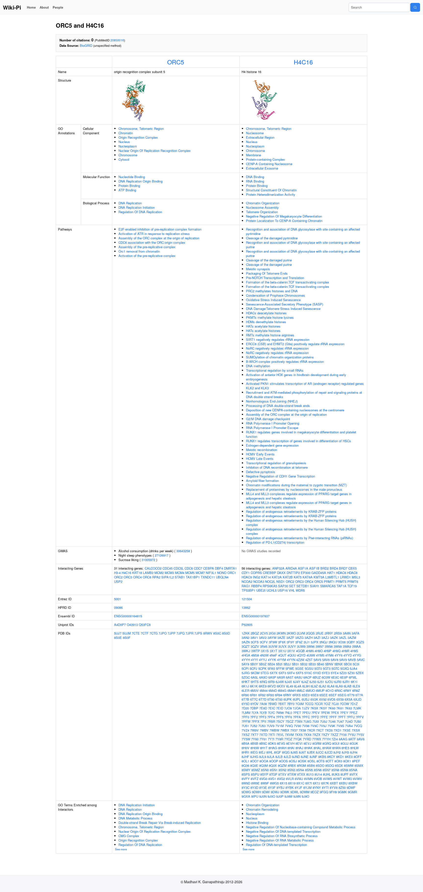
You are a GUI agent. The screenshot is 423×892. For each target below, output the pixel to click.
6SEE (323, 695)
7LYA (254, 712)
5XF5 (299, 673)
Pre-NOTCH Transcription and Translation (275, 277)
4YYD (347, 655)
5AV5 (317, 659)
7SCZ (289, 721)
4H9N (310, 650)
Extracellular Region (260, 137)
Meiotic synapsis (258, 269)
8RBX (292, 765)
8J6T (302, 752)
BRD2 (324, 568)
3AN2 (245, 637)
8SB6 (311, 765)
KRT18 (137, 572)
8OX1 (347, 761)
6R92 (262, 695)
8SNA (353, 770)
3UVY (292, 646)
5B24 (271, 664)
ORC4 (137, 577)
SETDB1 (302, 586)
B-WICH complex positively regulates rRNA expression (285, 361)
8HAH (282, 747)
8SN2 (282, 770)
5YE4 (335, 673)
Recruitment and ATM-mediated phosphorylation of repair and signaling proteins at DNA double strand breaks (304, 394)
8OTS (321, 761)
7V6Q (289, 725)
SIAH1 (314, 586)
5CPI (245, 668)
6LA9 (339, 686)
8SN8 (335, 770)
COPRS (256, 572)
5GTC (335, 668)
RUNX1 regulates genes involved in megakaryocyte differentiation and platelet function (301, 434)
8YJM (307, 787)
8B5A (245, 743)
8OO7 (254, 761)
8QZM (282, 765)
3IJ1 (307, 642)
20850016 (117, 40)
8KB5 (322, 756)
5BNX (338, 664)
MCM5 (190, 572)
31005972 (148, 559)
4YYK (272, 659)
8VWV (357, 778)
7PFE (324, 717)
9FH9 (333, 792)
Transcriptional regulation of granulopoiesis (276, 463)
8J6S (294, 752)
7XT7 (254, 734)
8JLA (270, 756)
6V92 (323, 699)
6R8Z (356, 690)
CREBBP (269, 572)
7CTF (145, 633)
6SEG (342, 695)
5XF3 (282, 673)
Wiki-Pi (12, 7)
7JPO (163, 633)
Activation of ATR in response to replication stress (154, 233)
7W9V (254, 730)
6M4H (291, 690)
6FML (353, 677)
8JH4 (353, 752)
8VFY (246, 778)
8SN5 (309, 770)
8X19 (291, 783)
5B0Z (263, 664)
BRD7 (343, 568)
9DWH (256, 792)
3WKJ (246, 650)
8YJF (298, 787)
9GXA (246, 796)
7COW (344, 703)
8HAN (336, 747)
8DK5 (272, 743)
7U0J (323, 721)
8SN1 (274, 770)
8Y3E (263, 787)
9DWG (246, 792)
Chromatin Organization (262, 203)
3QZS (360, 642)
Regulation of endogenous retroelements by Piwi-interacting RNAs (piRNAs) (299, 538)
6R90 (245, 695)
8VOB (318, 778)
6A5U (298, 677)
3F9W (273, 642)
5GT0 (318, 668)
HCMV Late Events (259, 458)
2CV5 (264, 633)
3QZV (255, 646)
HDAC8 (352, 572)
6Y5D (245, 703)
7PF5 (279, 717)
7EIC (271, 708)
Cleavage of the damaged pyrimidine (272, 238)
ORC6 (147, 577)
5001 (117, 599)
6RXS (297, 695)
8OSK (302, 761)
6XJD (357, 699)
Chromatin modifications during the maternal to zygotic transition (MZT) (296, 485)
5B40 (320, 664)
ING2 (256, 577)
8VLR (290, 778)
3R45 (263, 646)
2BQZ (255, 633)
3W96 (310, 646)
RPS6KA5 (270, 586)
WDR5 (300, 590)
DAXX (281, 572)
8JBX (311, 752)
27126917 (161, 555)
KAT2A (277, 577)
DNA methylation (258, 366)
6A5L (254, 677)
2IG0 (272, 633)
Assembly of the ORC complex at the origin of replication (158, 238)
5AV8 (334, 659)
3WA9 (347, 646)
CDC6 (189, 568)
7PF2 (254, 717)
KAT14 (266, 577)
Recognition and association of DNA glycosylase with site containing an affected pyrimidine (303, 231)
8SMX (358, 765)
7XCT (320, 730)
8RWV (207, 633)
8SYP (264, 774)
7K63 (348, 708)
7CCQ (309, 703)
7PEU (306, 712)
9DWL (294, 792)
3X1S (265, 650)
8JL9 (262, 756)
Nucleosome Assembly (262, 207)
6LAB (348, 686)
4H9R (345, 650)
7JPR (189, 633)
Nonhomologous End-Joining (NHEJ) (272, 401)
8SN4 (300, 770)
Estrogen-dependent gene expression (272, 445)
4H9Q (336, 650)
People (58, 7)
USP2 (118, 581)
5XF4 (291, 673)
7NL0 (288, 712)
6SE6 (314, 695)
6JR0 (337, 681)
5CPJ (253, 668)
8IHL (269, 752)
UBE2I (261, 590)
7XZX (316, 734)
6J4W (280, 681)
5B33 (312, 664)
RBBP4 (256, 586)
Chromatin (125, 133)
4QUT (282, 655)
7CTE (136, 633)
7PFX (255, 721)
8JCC (320, 752)
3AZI (317, 637)
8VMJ (299, 778)
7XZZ (334, 734)
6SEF (333, 695)
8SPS (246, 774)
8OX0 (338, 761)
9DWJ (275, 792)
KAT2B (288, 577)
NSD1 (280, 581)
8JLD (287, 756)
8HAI (290, 747)
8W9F (265, 783)
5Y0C (308, 673)
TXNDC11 (208, 577)
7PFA (297, 717)
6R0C (338, 690)
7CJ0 (335, 703)
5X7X (274, 673)
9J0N (263, 796)
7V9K (331, 725)
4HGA (246, 655)
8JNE (305, 756)
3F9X (282, 642)
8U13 (310, 774)
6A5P (272, 677)
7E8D (263, 708)
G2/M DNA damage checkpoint (268, 418)
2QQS (310, 633)
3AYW (272, 637)
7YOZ (288, 739)
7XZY (325, 734)
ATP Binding (127, 190)
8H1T (264, 747)
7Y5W (246, 739)
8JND (296, 756)
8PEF (356, 761)
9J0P (279, 796)
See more (121, 849)
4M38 (255, 655)
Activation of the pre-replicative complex (147, 255)
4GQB (300, 650)
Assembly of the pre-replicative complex (147, 246)
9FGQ (324, 792)
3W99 (338, 646)
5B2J (287, 664)
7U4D (349, 721)
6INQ (263, 681)
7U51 (245, 725)
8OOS (283, 761)
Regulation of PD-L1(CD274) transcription (275, 542)
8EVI (299, 743)
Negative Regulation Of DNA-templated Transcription (283, 831)
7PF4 (271, 717)
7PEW (325, 712)
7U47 (340, 721)
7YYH (326, 739)
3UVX (282, 646)
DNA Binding (255, 176)
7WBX (284, 730)
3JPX (314, 642)
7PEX (335, 712)
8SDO (320, 765)
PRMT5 (341, 581)
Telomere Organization (262, 211)
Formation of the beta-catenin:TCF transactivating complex (287, 282)
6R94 (278, 695)
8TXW (291, 774)
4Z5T (309, 659)
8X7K (325, 783)
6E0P (344, 677)
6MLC (301, 690)
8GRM (316, 743)
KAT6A (308, 577)
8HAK (308, 747)
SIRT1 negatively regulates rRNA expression (277, 339)
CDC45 (168, 568)
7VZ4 (245, 730)
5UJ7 (117, 633)
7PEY (344, 712)
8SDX (339, 765)
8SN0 (265, 770)
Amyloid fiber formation (262, 480)
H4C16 (303, 61)
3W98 (329, 646)
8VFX (354, 774)
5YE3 (326, 673)
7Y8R (279, 739)
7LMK (357, 708)
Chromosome (127, 155)
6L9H (306, 686)
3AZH (309, 637)
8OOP (273, 761)
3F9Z (299, 642)
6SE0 (306, 695)
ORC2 (118, 577)
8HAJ (299, 747)
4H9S (354, 650)
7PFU (351, 717)
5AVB (352, 659)
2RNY (329, 633)
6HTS (255, 681)
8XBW (352, 783)
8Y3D (254, 787)
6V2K (314, 699)
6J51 (320, 681)
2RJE (320, 633)
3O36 (342, 642)
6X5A (348, 699)
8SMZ (255, 770)
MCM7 (200, 572)
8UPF (345, 774)
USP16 (283, 590)
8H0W (254, 747)
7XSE (346, 730)
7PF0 (245, 717)
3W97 (320, 646)
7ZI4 (334, 739)
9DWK (284, 792)
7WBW (274, 730)
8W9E (255, 783)
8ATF (352, 739)
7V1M (279, 725)
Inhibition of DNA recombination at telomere (277, 467)
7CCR (318, 703)
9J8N (297, 796)
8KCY (331, 756)
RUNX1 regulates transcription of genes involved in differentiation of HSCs (298, 441)
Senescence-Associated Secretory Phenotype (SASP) (284, 304)
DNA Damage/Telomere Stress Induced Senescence (283, 308)
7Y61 (263, 739)
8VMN (308, 778)
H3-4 (117, 572)
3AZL (343, 637)
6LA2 (322, 686)
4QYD (301, 655)
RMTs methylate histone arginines (270, 335)
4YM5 (320, 655)
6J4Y (296, 681)
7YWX (316, 739)
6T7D (262, 699)
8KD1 (340, 756)
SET (292, 586)
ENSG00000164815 (128, 616)
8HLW (354, 747)
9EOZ (314, 792)
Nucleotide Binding (131, 176)
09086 (118, 607)
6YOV (254, 703)
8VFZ (254, 778)
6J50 (312, 681)
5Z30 (351, 673)
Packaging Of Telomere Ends (267, 273)
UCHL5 (272, 590)
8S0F (126, 637)
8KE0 (349, 756)
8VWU (347, 778)
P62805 (247, 624)
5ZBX (360, 673)
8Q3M (263, 765)
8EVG (281, 743)
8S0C (217, 633)
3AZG (299, 637)
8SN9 (344, 770)
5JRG (246, 673)
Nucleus (124, 141)
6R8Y (347, 690)
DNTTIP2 (293, 572)
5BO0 (348, 664)
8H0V (245, 747)
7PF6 (288, 717)
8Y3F (272, 787)
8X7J (316, 783)
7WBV (264, 730)
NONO (221, 572)
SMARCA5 (328, 586)
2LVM (301, 633)
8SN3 (291, 770)
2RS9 (338, 633)
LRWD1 (345, 577)
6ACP (307, 677)
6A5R (281, 677)
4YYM (281, 659)
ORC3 (128, 577)
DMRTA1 (230, 568)
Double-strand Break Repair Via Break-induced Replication (159, 822)
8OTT (329, 761)
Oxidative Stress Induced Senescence (273, 299)
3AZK (334, 637)
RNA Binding (255, 181)
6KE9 (263, 686)
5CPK (262, 668)
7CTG (154, 633)
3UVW (272, 646)
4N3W (264, 655)
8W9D (246, 783)
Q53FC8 (145, 624)
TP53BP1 (248, 590)
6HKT (246, 681)
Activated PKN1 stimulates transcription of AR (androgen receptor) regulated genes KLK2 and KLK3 (305, 385)
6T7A (359, 695)
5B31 (295, 664)
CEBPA (208, 568)
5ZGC (246, 677)
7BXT (282, 703)
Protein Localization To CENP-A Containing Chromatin (284, 220)
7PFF (333, 717)
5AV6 (326, 659)
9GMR (352, 792)
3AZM (352, 637)
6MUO (310, 690)
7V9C (314, 725)
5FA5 (271, 668)
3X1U (282, 650)
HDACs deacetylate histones (266, 313)
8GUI (336, 743)
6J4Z (304, 681)
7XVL (280, 734)
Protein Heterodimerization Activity (270, 194)
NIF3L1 (211, 572)
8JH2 (337, 752)
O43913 (132, 624)
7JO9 (288, 708)
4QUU (291, 655)
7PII (263, 721)
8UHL (327, 774)
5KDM (255, 673)
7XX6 (307, 734)
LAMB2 (148, 572)
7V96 (305, 725)
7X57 (294, 730)
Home (31, 7)
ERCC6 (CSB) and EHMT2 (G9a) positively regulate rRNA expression (295, 344)
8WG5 (274, 783)
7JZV (305, 708)
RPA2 (156, 577)
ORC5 (175, 61)
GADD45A (318, 572)
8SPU (255, 774)
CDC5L (179, 568)
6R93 (270, 695)
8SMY (246, 770)
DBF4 (219, 568)
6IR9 (271, 681)
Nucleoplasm (127, 146)
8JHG (254, 756)
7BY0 (290, 703)
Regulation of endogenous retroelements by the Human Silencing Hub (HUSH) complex (301, 522)
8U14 (318, 774)
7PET (297, 712)
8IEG (254, 752)
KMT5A (319, 577)
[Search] (415, 7)
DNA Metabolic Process (135, 818)
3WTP (255, 650)
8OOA (263, 761)
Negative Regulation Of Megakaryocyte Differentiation (284, 216)
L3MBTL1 (332, 577)
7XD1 (337, 730)
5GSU (309, 668)
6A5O (263, 677)
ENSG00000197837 (256, 616)
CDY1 (246, 572)
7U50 (357, 721)
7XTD (263, 734)
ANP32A (278, 568)
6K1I (354, 681)
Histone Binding (257, 822)
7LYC (271, 712)
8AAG (343, 739)
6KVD (272, 686)
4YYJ (263, 659)
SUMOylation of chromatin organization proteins (280, 357)
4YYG (357, 655)
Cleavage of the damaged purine (269, 260)
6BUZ (317, 677)
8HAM (326, 747)
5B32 (303, 664)
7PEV (315, 712)
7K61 (340, 708)
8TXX (301, 774)
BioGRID (86, 45)
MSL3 (356, 577)
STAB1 (180, 577)
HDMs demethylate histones (266, 321)
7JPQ (180, 633)
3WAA (356, 646)
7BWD (272, 703)
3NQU (333, 642)
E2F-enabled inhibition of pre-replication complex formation (159, 229)
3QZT (246, 646)
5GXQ (344, 668)
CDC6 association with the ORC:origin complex (151, 242)
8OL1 (245, 761)
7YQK (297, 739)
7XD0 (329, 730)
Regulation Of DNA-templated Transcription (276, 844)
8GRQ (326, 743)
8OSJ (293, 761)
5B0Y (254, 664)
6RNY (287, 695)
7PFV (360, 717)
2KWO (291, 633)
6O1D (330, 690)
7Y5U (351, 734)
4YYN (291, 659)
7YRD (307, 739)
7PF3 (262, 717)
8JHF (245, 756)
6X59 (340, 699)
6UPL (297, 699)
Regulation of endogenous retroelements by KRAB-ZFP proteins (291, 511)
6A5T (290, 677)
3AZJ (325, 637)
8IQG (286, 752)
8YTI (325, 787)
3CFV (264, 642)
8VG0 (263, 778)
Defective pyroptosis (260, 471)
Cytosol (123, 159)
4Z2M (300, 659)
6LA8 (330, 686)
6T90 (270, 699)
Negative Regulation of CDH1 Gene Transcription (280, 476)
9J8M (288, 796)
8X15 (283, 783)
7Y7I (271, 739)
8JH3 (345, 752)
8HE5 (345, 747)
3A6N (347, 633)
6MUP (320, 690)
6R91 (253, 695)
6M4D (273, 690)
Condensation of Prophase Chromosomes (275, 295)
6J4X (288, 681)
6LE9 (356, 686)
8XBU (343, 783)
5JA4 (353, 668)
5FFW (280, 668)
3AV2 (263, 637)
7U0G (307, 721)
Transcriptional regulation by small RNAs (275, 370)
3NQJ (323, 642)
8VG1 (272, 778)
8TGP (273, 774)
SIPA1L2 (167, 577)
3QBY (351, 642)
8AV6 (360, 739)
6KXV (281, 686)
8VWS (327, 778)
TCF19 (352, 586)
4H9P (327, 650)
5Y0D (317, 673)
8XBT (334, 783)
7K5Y (323, 708)
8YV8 (334, 787)
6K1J (245, 686)
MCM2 (159, 572)
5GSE (299, 668)
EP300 (305, 572)
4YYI (254, 659)
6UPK (287, 699)
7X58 (302, 730)
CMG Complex (128, 835)
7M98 (280, 712)
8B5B (254, 743)
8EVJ (307, 743)
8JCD (328, 752)
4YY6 (338, 655)
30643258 (183, 551)
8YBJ (280, 787)
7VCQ (358, 725)
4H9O (319, 650)
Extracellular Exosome (262, 168)
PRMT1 (329, 581)
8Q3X (273, 765)
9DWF (351, 787)
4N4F (273, 655)
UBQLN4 (222, 577)
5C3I (356, 664)
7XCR (311, 730)
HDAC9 (247, 577)
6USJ (305, 699)
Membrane (253, 155)
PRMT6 (352, 581)
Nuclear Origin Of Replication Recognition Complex (154, 150)
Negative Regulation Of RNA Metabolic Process (280, 840)
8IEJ (262, 752)
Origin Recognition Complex (138, 137)
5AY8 (245, 664)
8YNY (317, 787)
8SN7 (326, 770)
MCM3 (169, 572)
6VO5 (331, 699)
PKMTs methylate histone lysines (270, 317)
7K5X (314, 708)
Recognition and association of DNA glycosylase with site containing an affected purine (303, 244)
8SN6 (318, 770)
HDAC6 (341, 572)
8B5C (263, 743)
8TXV (282, 774)
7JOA (297, 708)
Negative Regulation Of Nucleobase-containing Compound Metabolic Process (300, 827)
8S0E (118, 637)
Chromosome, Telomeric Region (141, 128)
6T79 (350, 695)
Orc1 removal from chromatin (139, 251)
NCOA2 (247, 581)
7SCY (280, 721)
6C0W (326, 677)
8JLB (279, 756)
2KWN (281, 633)
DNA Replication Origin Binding (140, 181)
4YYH (246, 659)
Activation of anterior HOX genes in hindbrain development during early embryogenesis (296, 376)
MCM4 (179, 572)
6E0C (335, 677)
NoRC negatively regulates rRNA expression (277, 348)
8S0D (226, 633)
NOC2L (270, 581)
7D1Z (354, 703)
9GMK (342, 792)
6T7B (245, 699)
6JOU (329, 681)
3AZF (290, 637)
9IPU (254, 796)
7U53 (262, 725)
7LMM (246, 712)
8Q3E (254, 765)
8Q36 (245, 765)
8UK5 (336, 774)
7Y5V (360, 734)
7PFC (306, 717)
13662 (246, 607)
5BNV (329, 664)
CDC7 (198, 568)
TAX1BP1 (193, 577)
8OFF (358, 756)
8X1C (300, 783)
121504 (247, 599)
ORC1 (231, 572)
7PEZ (353, 712)
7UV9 (270, 725)
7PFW (246, 721)
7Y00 (343, 734)
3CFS (255, 642)
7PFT (342, 717)
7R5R (271, 721)
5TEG (264, 673)
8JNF (313, 756)
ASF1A (303, 568)
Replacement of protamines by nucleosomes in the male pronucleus (294, 489)
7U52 (253, 725)
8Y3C (245, 787)
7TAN (298, 721)
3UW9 (301, 646)
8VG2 (281, 778)
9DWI (266, 792)
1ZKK (246, 633)
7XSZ (246, 734)
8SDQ (329, 765)
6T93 (278, 699)
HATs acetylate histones (263, 326)
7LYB (263, 712)
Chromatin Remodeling (262, 809)
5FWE (289, 668)
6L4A (297, 686)
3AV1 (254, 637)
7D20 (245, 708)
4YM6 (329, 655)
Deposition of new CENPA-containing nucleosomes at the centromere (295, 410)
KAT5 (298, 577)
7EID (279, 708)
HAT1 (331, 572)
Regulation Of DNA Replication (140, 211)
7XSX (356, 730)
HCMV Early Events (260, 454)
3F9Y (290, 642)
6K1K (254, 686)
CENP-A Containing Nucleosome (269, 163)
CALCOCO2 (153, 568)
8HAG (273, 747)
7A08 (263, 703)
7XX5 (299, 734)
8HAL (317, 747)
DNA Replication (130, 203)
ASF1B (314, 568)
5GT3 (326, 668)
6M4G (282, 690)
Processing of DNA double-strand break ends (278, 405)
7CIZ (327, 703)
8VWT (337, 778)
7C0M (299, 703)
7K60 (331, 708)
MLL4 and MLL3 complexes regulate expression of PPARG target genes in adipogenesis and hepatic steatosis (299, 496)
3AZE (281, 637)
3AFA (355, 633)
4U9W (310, 655)
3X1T (273, 650)
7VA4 (349, 725)
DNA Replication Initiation (136, 207)
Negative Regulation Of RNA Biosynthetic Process (282, 835)
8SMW (348, 765)
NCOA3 (258, 581)
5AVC (361, 659)
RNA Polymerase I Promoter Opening (272, 423)
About (44, 7)
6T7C (254, 699)
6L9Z (314, 686)
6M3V (254, 690)
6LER (245, 690)
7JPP (172, 633)
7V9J (323, 725)
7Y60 (254, 739)
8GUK (354, 743)
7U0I (315, 721)
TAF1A (341, 586)
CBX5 (352, 568)
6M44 (264, 690)
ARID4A (291, 568)
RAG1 (246, 586)
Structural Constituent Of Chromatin (271, 190)
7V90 (297, 725)
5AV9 (343, 659)
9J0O (271, 796)
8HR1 (245, 752)
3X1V (291, 650)
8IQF (277, 752)
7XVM (289, 734)
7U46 (332, 721)
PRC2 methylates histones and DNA (272, 291)
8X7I (308, 783)
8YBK (289, 787)
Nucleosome (255, 133)
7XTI (271, 734)
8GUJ (345, 743)
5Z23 (343, 673)
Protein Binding (129, 185)
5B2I (279, 664)
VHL (292, 590)
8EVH (290, 743)
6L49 (289, 686)
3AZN (246, 642)
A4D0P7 (120, 624)
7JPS (198, 633)
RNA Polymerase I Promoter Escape (272, 427)
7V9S (340, 725)
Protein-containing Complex (265, 159)
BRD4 (334, 568)
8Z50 (342, 787)
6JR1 (346, 681)
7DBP (254, 708)
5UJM (126, 633)
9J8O (305, 796)
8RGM (301, 765)
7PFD (315, 717)
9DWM (304, 792)
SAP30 (283, 586)
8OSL (311, 761)
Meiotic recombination (261, 449)
